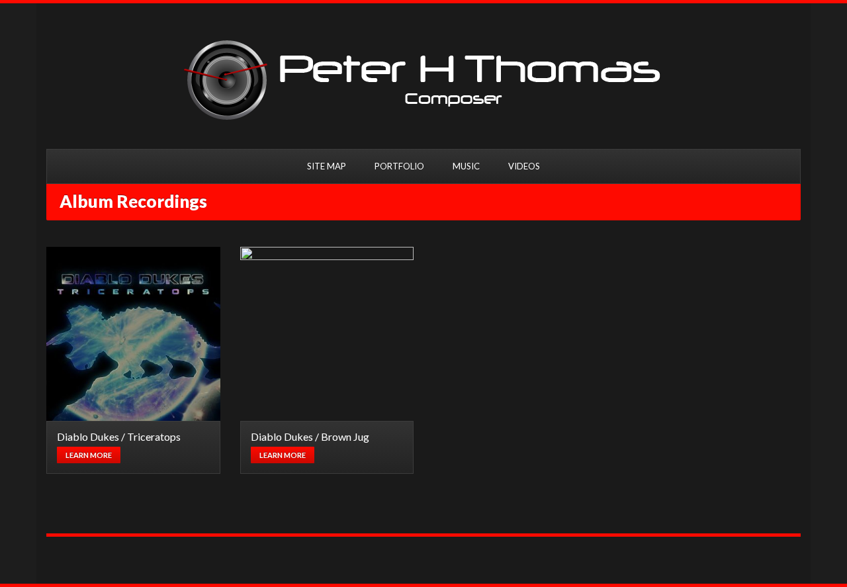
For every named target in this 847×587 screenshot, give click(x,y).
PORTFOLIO (399, 166)
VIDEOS (524, 166)
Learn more (89, 455)
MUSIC (466, 166)
